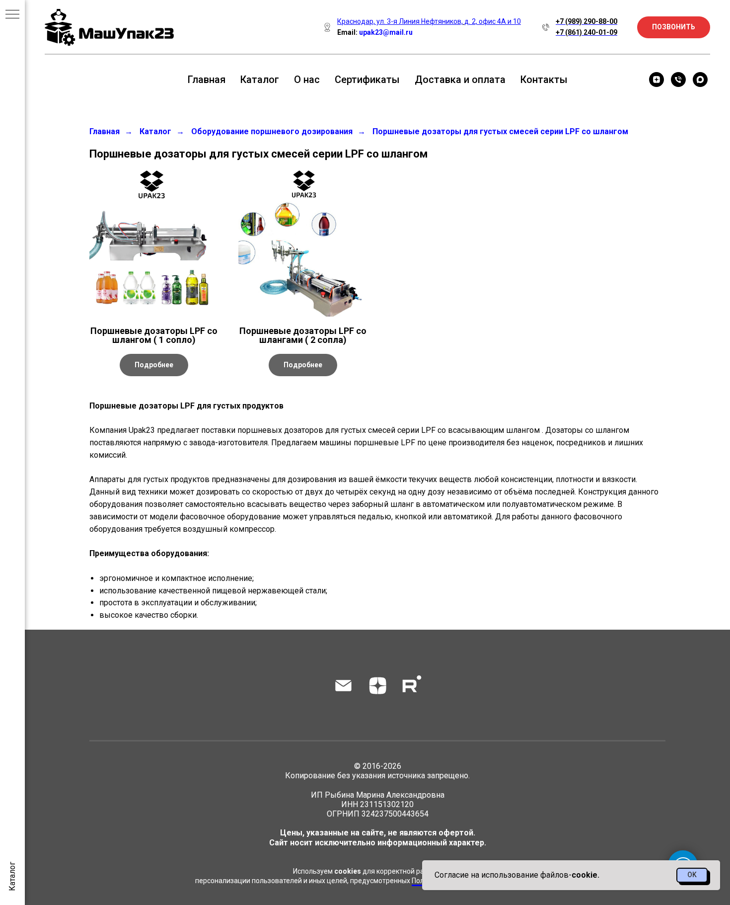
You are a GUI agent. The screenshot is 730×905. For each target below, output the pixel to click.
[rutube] (412, 685)
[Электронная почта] (343, 685)
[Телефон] (678, 79)
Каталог (259, 79)
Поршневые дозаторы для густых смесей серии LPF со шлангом (500, 131)
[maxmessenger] (700, 79)
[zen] (656, 79)
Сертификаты (367, 79)
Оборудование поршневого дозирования (272, 131)
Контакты (544, 79)
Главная (206, 79)
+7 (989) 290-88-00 (586, 21)
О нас (307, 79)
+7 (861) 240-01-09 (586, 32)
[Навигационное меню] (12, 15)
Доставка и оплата (460, 79)
